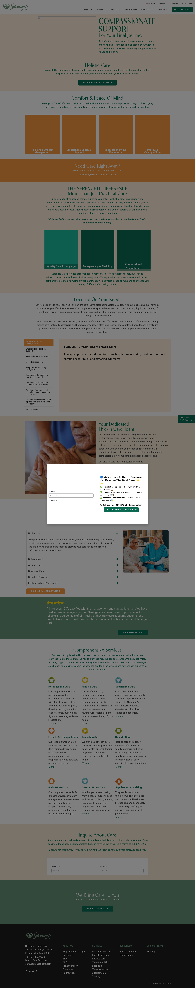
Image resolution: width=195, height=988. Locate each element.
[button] (145, 467)
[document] (97, 494)
